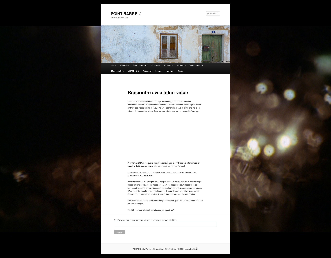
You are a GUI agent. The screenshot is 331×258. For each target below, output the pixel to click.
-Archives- (170, 71)
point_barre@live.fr (163, 249)
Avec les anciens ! (140, 65)
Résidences (181, 65)
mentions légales (189, 249)
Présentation (124, 65)
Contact (181, 71)
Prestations (168, 65)
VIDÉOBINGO (133, 71)
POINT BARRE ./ (125, 13)
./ (144, 249)
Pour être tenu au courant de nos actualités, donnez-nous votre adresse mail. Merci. (145, 220)
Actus (113, 65)
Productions (155, 65)
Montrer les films (117, 71)
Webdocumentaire (196, 65)
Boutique (158, 71)
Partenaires (147, 71)
